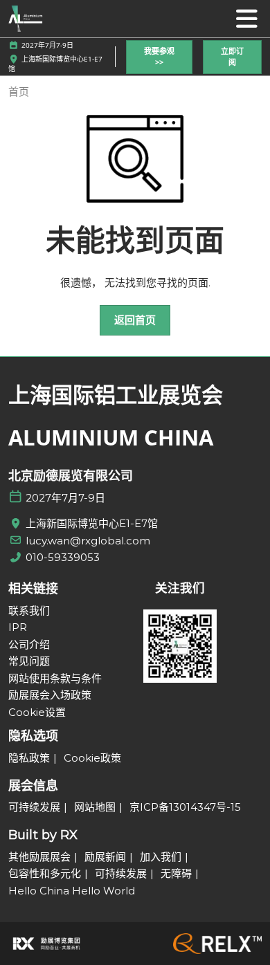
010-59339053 (63, 557)
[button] (159, 57)
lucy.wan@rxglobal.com (88, 540)
